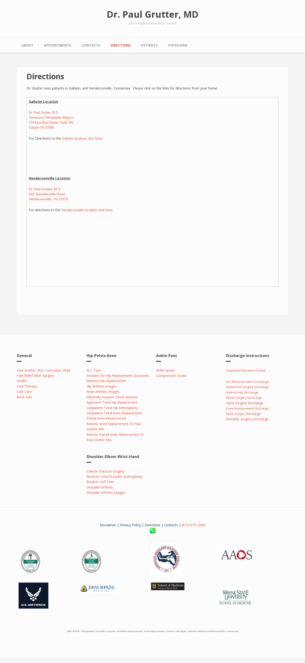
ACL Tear (93, 370)
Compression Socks (171, 375)
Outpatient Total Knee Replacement (114, 413)
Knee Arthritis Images (103, 391)
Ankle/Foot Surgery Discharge (247, 387)
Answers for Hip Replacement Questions (117, 375)
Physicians (178, 45)
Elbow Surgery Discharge (244, 397)
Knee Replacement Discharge (247, 408)
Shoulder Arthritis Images (105, 492)
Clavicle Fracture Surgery (105, 471)
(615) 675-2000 (193, 525)
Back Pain (24, 397)
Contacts (90, 45)
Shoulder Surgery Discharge (247, 419)
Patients (149, 45)
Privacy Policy (130, 525)
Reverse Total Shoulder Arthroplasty (114, 476)
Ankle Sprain (165, 370)
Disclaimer (108, 525)
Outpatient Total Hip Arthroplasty (112, 407)
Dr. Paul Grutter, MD (152, 14)
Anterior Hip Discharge (242, 392)
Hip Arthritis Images (101, 386)
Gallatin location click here (82, 138)
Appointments (57, 45)
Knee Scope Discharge (243, 413)
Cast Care (24, 391)
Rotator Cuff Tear (100, 481)
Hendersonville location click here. (87, 210)
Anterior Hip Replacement (106, 381)
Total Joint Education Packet (245, 370)
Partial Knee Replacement (106, 418)
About (27, 45)
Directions (121, 45)
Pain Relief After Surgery (35, 375)
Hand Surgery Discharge (244, 403)
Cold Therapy (27, 386)
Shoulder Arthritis (99, 487)
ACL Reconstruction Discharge (247, 381)
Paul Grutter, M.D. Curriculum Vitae (43, 370)
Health (22, 381)
